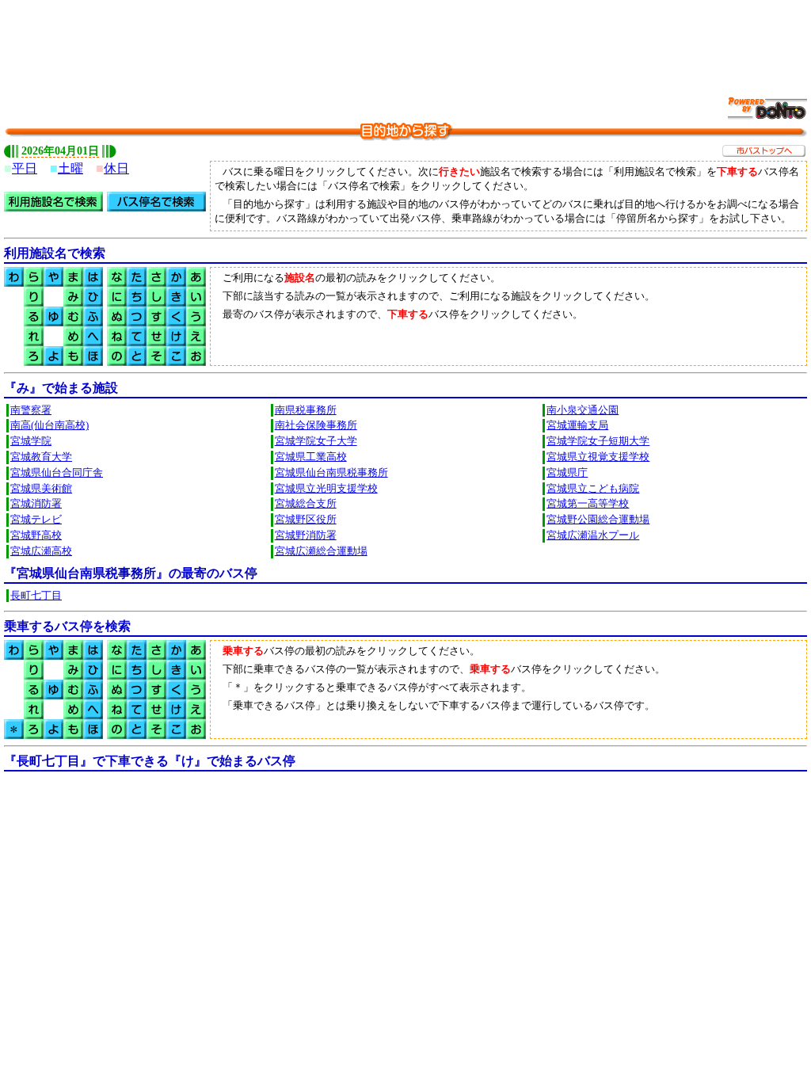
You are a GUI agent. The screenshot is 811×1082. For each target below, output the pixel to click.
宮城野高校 (36, 535)
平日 (24, 168)
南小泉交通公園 (582, 410)
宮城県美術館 (41, 488)
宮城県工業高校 (311, 457)
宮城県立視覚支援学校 (597, 457)
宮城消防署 (36, 503)
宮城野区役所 (306, 519)
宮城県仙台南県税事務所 (331, 472)
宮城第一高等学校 (587, 503)
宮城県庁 (567, 472)
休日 (116, 168)
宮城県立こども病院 (592, 488)
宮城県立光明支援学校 (326, 488)
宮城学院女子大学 (316, 441)
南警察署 (30, 410)
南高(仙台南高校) (49, 425)
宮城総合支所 (306, 503)
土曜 (70, 168)
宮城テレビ (36, 519)
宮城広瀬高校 (41, 551)
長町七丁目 (36, 595)
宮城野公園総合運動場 (597, 519)
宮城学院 (30, 441)
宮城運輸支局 (577, 425)
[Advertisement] (405, 39)
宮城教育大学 (41, 457)
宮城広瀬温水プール (592, 535)
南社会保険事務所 (316, 425)
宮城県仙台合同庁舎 (56, 472)
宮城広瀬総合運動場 (321, 551)
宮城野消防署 (306, 535)
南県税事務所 (306, 410)
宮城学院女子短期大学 (597, 441)
